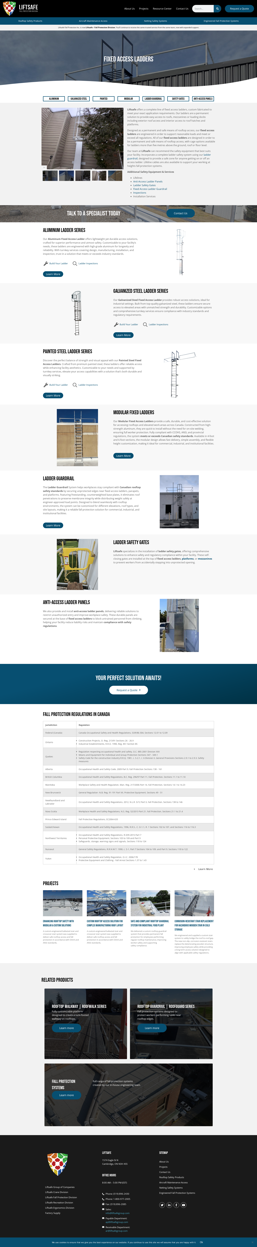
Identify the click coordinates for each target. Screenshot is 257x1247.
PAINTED (103, 99)
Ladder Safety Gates (144, 185)
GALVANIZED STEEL (79, 99)
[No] (252, 1242)
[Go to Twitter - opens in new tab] (162, 1205)
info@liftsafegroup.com (118, 1213)
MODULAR (128, 99)
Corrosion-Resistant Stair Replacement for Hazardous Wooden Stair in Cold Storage (194, 925)
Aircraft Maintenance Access (93, 20)
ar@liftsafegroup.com (117, 1230)
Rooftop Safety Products (30, 20)
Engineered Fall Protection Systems (221, 20)
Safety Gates (178, 99)
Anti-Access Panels (203, 99)
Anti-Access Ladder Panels (148, 181)
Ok (201, 1242)
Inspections (139, 192)
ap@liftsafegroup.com (117, 1222)
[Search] (217, 8)
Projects (143, 8)
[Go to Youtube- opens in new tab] (183, 1205)
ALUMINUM (54, 99)
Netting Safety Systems (155, 20)
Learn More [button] (205, 869)
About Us (129, 8)
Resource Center (162, 8)
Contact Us (182, 8)
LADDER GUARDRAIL (153, 99)
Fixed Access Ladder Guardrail (150, 189)
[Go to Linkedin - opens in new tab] (169, 1205)
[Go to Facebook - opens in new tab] (176, 1205)
